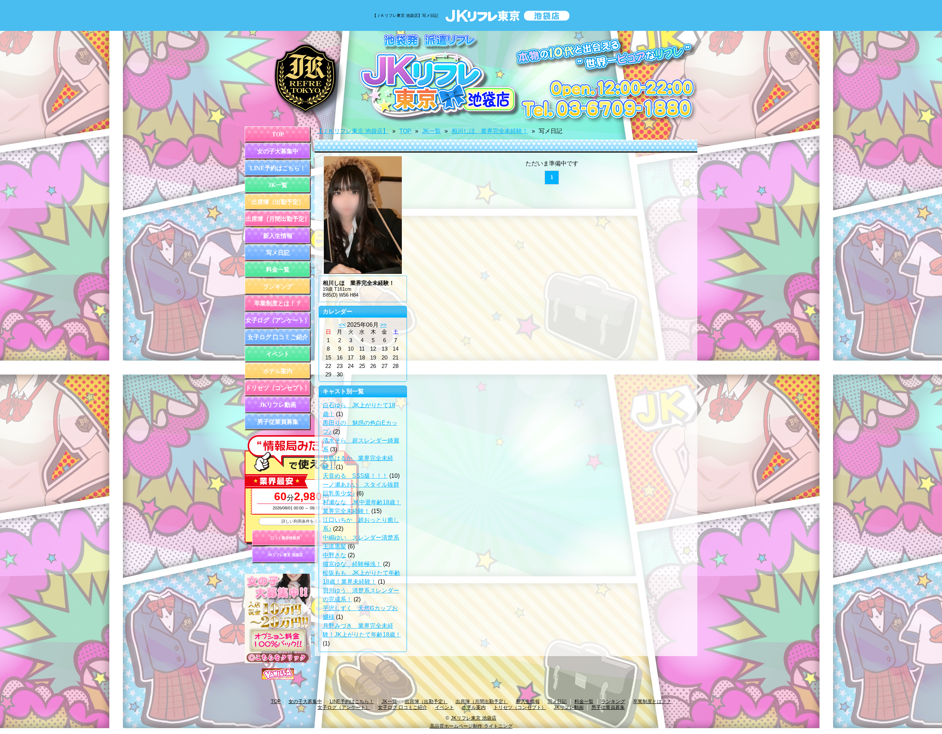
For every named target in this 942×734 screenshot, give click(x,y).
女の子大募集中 (277, 151)
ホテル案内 (278, 371)
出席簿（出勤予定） (277, 202)
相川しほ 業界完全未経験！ (489, 131)
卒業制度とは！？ (277, 303)
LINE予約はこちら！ (278, 168)
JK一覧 (277, 185)
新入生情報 (278, 236)
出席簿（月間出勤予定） (277, 219)
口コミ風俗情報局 (285, 538)
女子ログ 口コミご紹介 (278, 337)
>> (383, 325)
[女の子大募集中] (278, 661)
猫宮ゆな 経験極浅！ (352, 564)
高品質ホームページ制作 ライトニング (471, 726)
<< (342, 325)
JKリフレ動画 (277, 405)
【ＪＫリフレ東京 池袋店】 (352, 131)
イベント (278, 354)
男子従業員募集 (277, 422)
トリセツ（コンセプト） (277, 388)
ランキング (278, 286)
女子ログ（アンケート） (277, 320)
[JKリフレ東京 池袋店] (471, 77)
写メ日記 (278, 253)
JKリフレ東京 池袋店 (285, 555)
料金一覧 (278, 269)
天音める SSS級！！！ (355, 476)
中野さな (334, 555)
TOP (278, 134)
